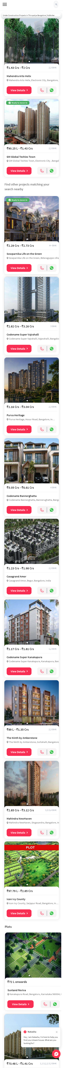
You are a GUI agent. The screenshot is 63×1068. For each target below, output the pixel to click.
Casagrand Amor (16, 576)
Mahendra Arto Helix (19, 76)
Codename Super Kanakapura (24, 657)
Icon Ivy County (16, 899)
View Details (18, 90)
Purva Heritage (15, 415)
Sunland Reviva (17, 990)
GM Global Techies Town (21, 156)
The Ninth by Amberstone (22, 738)
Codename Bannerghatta (22, 496)
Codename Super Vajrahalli (23, 334)
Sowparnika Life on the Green (24, 253)
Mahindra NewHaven (19, 818)
